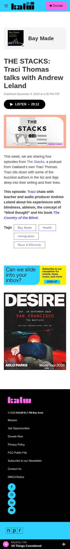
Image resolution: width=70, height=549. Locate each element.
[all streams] (65, 544)
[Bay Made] (16, 38)
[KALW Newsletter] (35, 275)
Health (47, 227)
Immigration (26, 236)
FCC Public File (17, 452)
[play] (6, 544)
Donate (58, 5)
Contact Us (14, 468)
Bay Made (41, 38)
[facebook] (12, 487)
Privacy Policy (16, 444)
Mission (12, 420)
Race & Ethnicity (29, 244)
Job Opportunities (19, 428)
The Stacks (35, 162)
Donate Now (15, 436)
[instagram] (12, 495)
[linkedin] (12, 502)
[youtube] (12, 510)
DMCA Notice (16, 477)
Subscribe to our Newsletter (25, 460)
